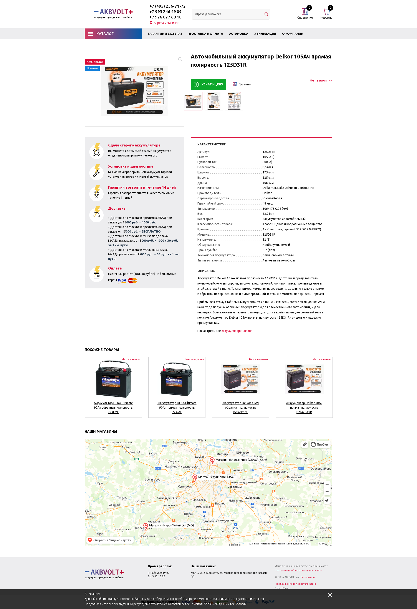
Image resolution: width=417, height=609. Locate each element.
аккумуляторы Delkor (237, 331)
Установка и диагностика (130, 166)
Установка (238, 33)
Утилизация (265, 33)
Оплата (115, 268)
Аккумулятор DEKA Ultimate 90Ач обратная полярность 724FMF (113, 407)
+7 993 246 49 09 (165, 11)
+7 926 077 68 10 (165, 17)
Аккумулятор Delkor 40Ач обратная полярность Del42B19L (240, 407)
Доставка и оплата (206, 33)
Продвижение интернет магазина (295, 583)
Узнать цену (212, 84)
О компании (292, 33)
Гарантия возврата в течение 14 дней (142, 187)
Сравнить (245, 84)
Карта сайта (308, 577)
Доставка (116, 208)
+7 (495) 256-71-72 (167, 6)
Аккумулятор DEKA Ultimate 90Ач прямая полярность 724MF (177, 407)
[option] (134, 90)
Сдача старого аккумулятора (134, 145)
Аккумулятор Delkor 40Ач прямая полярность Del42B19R (304, 407)
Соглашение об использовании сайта (298, 570)
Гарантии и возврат (165, 33)
